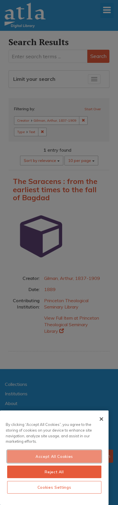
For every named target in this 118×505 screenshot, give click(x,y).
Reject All (54, 472)
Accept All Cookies (54, 456)
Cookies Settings (54, 487)
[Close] (101, 419)
